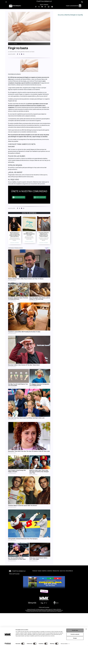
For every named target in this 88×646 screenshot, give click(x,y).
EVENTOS (49, 571)
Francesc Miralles (29, 216)
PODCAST (34, 571)
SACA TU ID (62, 571)
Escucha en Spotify (19, 197)
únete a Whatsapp (40, 197)
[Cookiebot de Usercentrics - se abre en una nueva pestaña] (8, 644)
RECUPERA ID (69, 571)
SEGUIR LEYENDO (14, 242)
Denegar (75, 638)
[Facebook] (17, 54)
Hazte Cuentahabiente (72, 5)
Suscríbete (44, 591)
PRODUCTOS (56, 571)
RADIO (39, 571)
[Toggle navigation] (6, 2)
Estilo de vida (14, 216)
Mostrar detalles (64, 643)
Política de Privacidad (44, 607)
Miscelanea (13, 43)
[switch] (35, 644)
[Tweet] (19, 54)
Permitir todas (75, 630)
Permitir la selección (75, 634)
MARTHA (44, 571)
